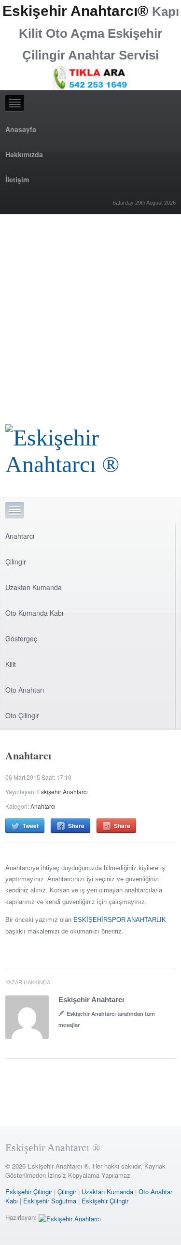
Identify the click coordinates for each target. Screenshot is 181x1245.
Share (76, 825)
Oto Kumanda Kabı (34, 613)
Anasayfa (20, 129)
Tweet (31, 825)
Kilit (10, 664)
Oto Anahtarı (24, 690)
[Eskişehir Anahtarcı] (70, 1217)
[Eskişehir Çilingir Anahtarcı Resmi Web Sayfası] (90, 448)
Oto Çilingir (22, 715)
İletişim (17, 179)
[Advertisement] (90, 309)
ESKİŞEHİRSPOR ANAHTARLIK (119, 919)
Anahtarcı (19, 536)
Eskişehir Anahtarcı (62, 791)
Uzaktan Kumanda (33, 587)
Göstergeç (21, 638)
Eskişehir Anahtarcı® (75, 11)
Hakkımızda (24, 154)
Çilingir (15, 561)
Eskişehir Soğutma (49, 1200)
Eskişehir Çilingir (28, 1191)
